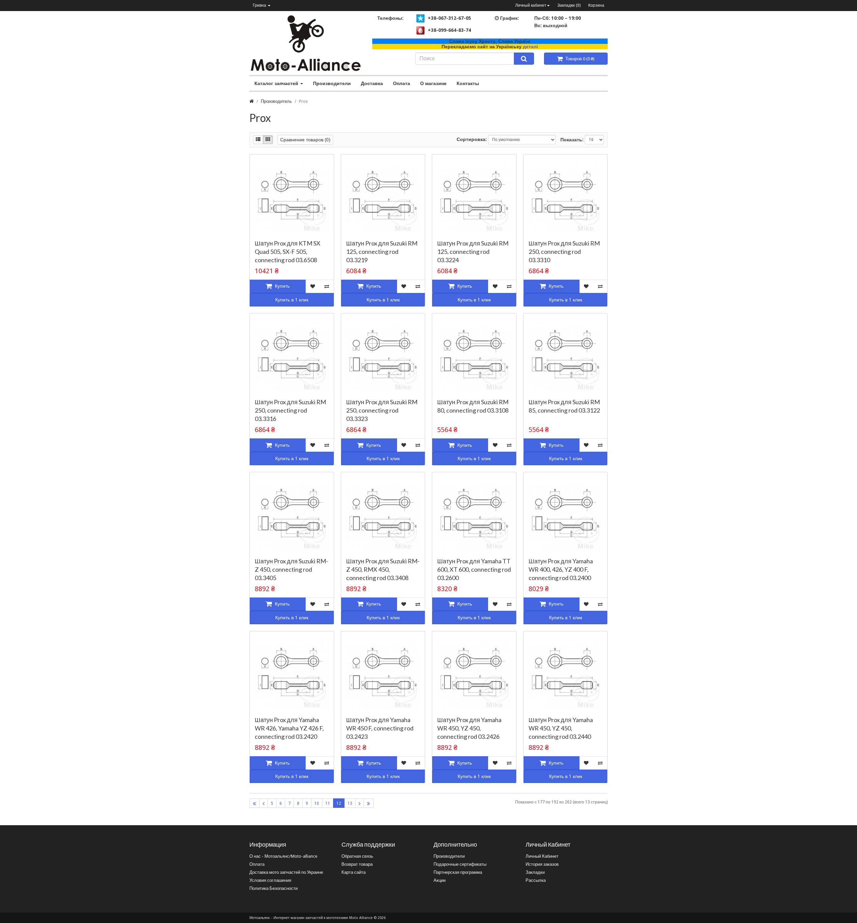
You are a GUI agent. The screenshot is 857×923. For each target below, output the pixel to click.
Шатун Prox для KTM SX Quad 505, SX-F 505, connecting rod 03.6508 (287, 251)
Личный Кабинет (542, 856)
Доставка (372, 83)
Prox (303, 101)
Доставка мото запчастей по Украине (286, 872)
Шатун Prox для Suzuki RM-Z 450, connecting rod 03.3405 (291, 569)
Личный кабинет (530, 5)
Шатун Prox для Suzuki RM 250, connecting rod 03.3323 (381, 410)
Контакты (468, 83)
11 (327, 803)
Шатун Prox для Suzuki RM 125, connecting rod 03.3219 (381, 251)
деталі (530, 46)
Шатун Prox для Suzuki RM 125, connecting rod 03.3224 (473, 251)
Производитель (276, 101)
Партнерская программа (458, 872)
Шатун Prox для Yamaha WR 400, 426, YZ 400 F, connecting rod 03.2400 (561, 569)
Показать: (571, 139)
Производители (332, 83)
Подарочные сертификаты (460, 864)
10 (316, 803)
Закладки (535, 872)
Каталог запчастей (277, 83)
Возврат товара (357, 864)
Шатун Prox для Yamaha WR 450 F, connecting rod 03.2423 (379, 728)
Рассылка (536, 880)
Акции (440, 880)
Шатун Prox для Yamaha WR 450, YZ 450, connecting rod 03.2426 (469, 728)
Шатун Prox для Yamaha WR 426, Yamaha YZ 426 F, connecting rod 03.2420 (289, 728)
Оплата (401, 83)
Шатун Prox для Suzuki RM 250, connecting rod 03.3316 (290, 410)
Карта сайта (353, 872)
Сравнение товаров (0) (305, 139)
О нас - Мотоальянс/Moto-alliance (283, 856)
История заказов (542, 864)
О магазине (433, 83)
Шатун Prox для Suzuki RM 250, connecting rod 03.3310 (564, 251)
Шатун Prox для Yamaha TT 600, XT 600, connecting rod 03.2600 (474, 569)
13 (349, 803)
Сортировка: (472, 139)
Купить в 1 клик (291, 299)
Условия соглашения (270, 880)
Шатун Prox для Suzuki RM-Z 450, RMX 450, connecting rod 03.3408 (382, 569)
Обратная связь (357, 856)
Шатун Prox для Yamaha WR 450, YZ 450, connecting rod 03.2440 (561, 728)
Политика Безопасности (273, 888)
